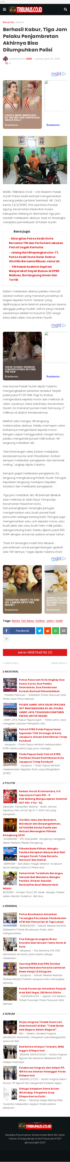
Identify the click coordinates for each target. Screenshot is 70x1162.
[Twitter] (39, 630)
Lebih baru (11, 663)
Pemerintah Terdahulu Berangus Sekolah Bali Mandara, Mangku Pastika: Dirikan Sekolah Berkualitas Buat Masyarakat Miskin (33, 881)
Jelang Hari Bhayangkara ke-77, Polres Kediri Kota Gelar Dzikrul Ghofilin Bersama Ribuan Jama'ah (34, 257)
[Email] (63, 630)
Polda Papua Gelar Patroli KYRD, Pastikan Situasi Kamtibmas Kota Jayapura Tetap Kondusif (41, 758)
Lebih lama (58, 663)
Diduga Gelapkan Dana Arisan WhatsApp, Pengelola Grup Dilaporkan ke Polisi (39, 1092)
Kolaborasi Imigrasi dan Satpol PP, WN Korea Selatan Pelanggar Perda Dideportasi (42, 1071)
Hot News (27, 620)
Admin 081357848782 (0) (35, 652)
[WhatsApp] (55, 630)
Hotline (40, 620)
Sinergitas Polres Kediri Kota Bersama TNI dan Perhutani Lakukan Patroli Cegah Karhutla (36, 243)
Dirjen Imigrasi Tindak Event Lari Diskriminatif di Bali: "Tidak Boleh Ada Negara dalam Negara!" (41, 1025)
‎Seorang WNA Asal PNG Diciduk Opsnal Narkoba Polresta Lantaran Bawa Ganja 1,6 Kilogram (42, 967)
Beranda (8, 22)
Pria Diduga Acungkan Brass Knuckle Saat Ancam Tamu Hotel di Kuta (42, 942)
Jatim (50, 620)
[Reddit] (47, 630)
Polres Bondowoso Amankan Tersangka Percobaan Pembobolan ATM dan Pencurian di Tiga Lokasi (42, 918)
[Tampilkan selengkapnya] (6, 638)
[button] (4, 9)
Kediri (59, 620)
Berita (20, 22)
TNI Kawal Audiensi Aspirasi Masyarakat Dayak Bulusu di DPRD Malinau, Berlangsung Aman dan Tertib (34, 273)
